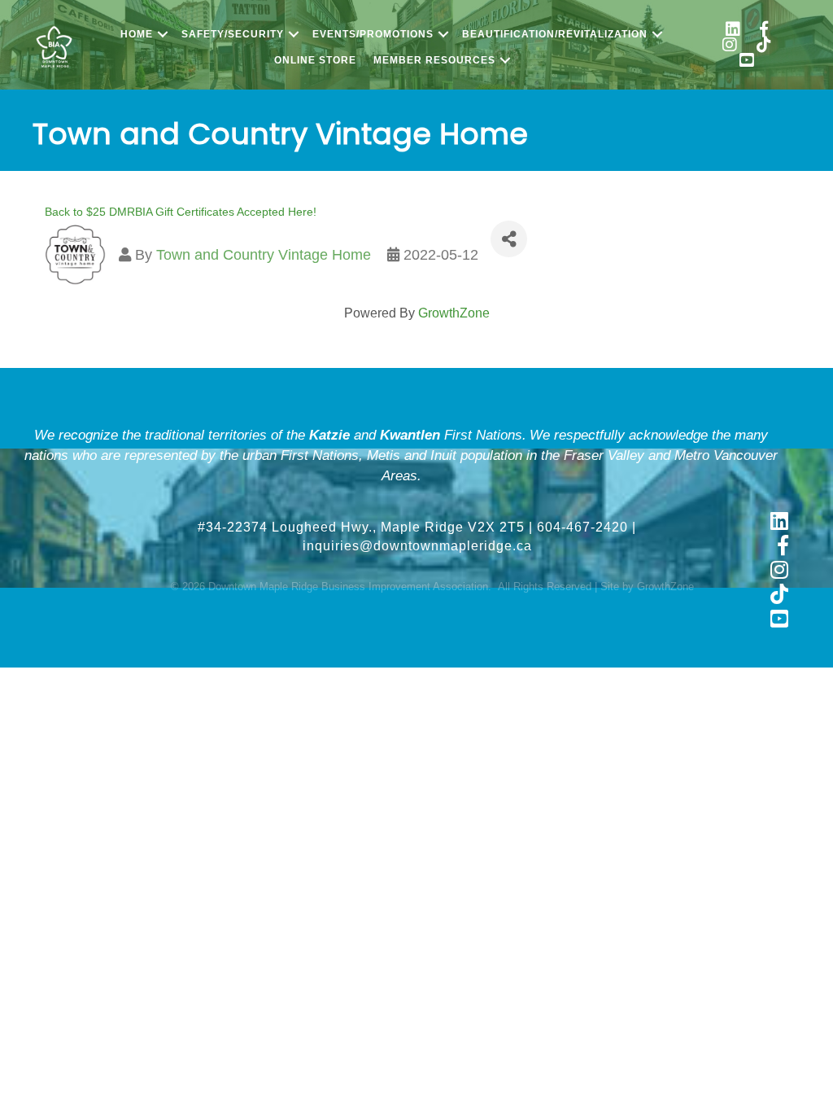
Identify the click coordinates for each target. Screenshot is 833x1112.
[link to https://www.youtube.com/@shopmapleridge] (746, 62)
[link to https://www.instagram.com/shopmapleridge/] (729, 47)
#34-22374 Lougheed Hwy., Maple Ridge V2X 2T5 (361, 527)
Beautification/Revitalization (555, 34)
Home (136, 34)
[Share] (509, 239)
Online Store (315, 60)
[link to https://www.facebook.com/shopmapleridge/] (764, 31)
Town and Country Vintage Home (263, 255)
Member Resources (434, 60)
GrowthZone (454, 313)
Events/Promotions (373, 34)
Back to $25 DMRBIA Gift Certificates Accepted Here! (180, 211)
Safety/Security (232, 34)
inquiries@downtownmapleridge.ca (417, 546)
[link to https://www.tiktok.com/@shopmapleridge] (763, 47)
